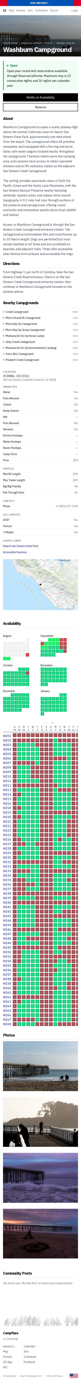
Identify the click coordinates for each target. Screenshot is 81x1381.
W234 (7, 875)
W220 (7, 817)
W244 (7, 920)
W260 (7, 988)
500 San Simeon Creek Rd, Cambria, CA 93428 (29, 379)
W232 (7, 866)
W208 (7, 767)
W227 (7, 844)
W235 (7, 880)
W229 (7, 853)
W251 (7, 952)
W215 (7, 799)
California (10, 43)
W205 (7, 754)
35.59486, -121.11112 (16, 376)
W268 (7, 1024)
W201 (7, 736)
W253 (7, 956)
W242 (7, 911)
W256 (7, 970)
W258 (7, 979)
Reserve (40, 107)
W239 (7, 898)
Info (30, 10)
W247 (7, 934)
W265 (7, 1010)
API (5, 1367)
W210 (7, 776)
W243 (7, 916)
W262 (7, 997)
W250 (7, 947)
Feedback (29, 1362)
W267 (7, 1019)
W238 (7, 893)
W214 (7, 794)
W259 (7, 983)
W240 (7, 902)
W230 (7, 857)
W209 (7, 772)
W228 (7, 848)
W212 (7, 785)
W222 (7, 826)
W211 (7, 781)
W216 (7, 803)
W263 (7, 1001)
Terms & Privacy (54, 1375)
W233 (7, 871)
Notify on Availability (41, 97)
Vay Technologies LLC (31, 1375)
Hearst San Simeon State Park (20, 546)
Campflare (10, 1333)
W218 (7, 808)
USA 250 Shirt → (40, 3)
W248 (7, 938)
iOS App (7, 1362)
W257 (7, 974)
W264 (7, 1006)
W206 (7, 758)
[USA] (74, 1376)
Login (75, 10)
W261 (7, 992)
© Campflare (9, 1375)
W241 (7, 907)
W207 (7, 763)
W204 (7, 749)
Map (11, 10)
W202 (7, 740)
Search (54, 10)
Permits (20, 10)
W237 (7, 889)
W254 (7, 961)
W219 (7, 812)
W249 (7, 943)
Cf (4, 10)
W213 (7, 790)
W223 (7, 830)
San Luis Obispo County (37, 43)
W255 (7, 965)
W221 (7, 821)
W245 (7, 925)
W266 (7, 1015)
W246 (7, 929)
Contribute (41, 10)
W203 (7, 745)
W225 (7, 835)
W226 (7, 839)
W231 (7, 862)
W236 (7, 884)
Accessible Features (15, 552)
